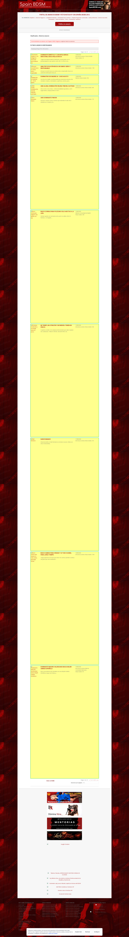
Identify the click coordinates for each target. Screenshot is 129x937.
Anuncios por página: (76, 782)
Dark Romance (46, 439)
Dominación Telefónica (74, 19)
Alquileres (32, 17)
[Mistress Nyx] (64, 818)
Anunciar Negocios (40, 17)
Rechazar (87, 931)
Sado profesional (93, 17)
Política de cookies (52, 933)
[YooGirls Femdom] (64, 844)
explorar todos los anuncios (68, 41)
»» (97, 52)
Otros (66, 19)
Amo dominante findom (49, 97)
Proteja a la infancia (100, 909)
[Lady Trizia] (64, 832)
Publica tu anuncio (65, 24)
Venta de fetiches (60, 19)
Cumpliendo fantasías (51, 17)
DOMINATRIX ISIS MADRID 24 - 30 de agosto (54, 76)
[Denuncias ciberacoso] (99, 912)
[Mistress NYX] (64, 869)
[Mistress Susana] (64, 792)
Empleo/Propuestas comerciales (80, 17)
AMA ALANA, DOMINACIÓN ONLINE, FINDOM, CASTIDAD (57, 86)
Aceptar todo (78, 931)
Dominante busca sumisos (64, 17)
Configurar (97, 931)
